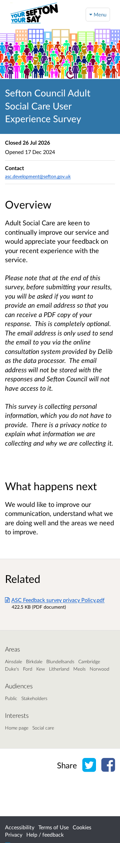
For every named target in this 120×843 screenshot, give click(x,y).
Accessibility (19, 827)
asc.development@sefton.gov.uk (38, 176)
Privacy (13, 834)
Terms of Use (53, 827)
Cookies (82, 827)
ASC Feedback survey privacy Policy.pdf (58, 600)
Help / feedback (45, 834)
